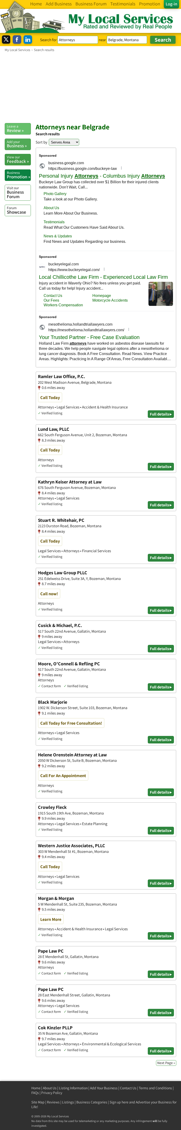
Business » (17, 144)
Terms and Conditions (155, 1088)
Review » (15, 128)
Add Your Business (104, 1088)
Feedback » (18, 159)
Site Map (38, 1102)
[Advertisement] (90, 87)
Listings (68, 1102)
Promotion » (18, 175)
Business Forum (15, 192)
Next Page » (166, 1062)
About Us (50, 1088)
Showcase (16, 210)
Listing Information (73, 1088)
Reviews (53, 1102)
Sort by (41, 142)
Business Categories (91, 1102)
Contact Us (128, 1088)
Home (36, 1088)
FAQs (35, 1092)
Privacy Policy (51, 1092)
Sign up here (119, 1102)
